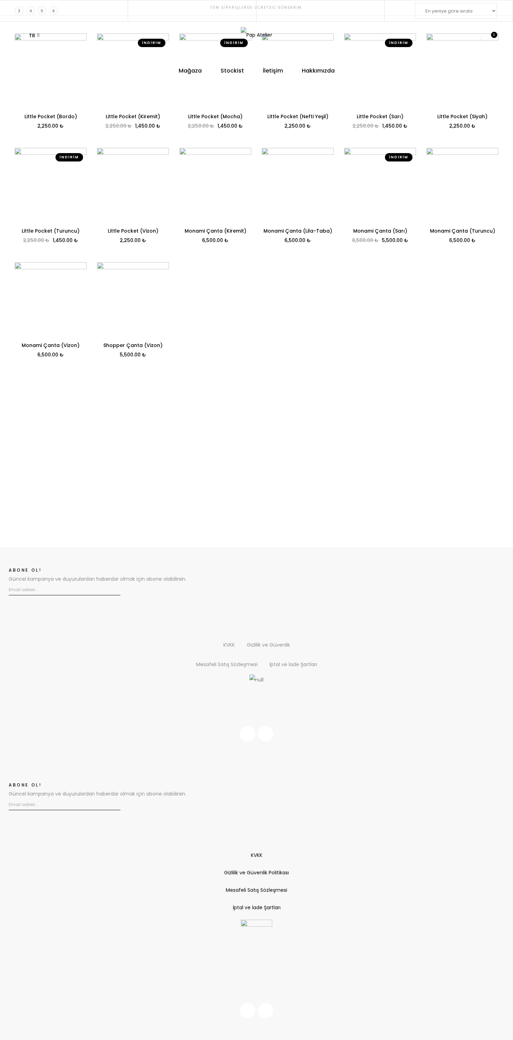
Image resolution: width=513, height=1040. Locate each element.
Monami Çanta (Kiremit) (215, 230)
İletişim (273, 71)
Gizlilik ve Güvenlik (268, 644)
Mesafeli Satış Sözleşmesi (227, 664)
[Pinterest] (265, 733)
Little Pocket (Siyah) (462, 116)
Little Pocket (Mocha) (215, 116)
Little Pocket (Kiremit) (133, 116)
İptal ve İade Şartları (293, 664)
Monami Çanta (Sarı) (380, 230)
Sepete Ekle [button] (50, 126)
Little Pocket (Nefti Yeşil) (297, 116)
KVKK (229, 644)
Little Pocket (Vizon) (133, 230)
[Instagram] (247, 733)
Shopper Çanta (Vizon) (133, 345)
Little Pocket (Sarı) (380, 116)
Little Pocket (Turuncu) (51, 230)
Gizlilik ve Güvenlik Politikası (256, 872)
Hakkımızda (318, 71)
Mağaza (190, 71)
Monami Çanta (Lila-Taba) (297, 230)
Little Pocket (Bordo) (50, 116)
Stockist (232, 71)
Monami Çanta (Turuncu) (462, 230)
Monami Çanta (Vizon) (51, 345)
